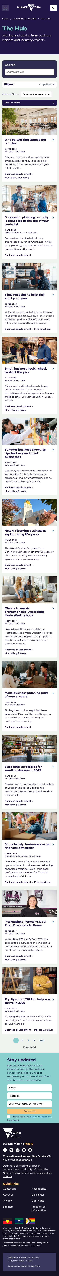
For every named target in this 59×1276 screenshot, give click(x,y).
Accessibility (39, 1188)
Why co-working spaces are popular (25, 141)
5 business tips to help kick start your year (25, 296)
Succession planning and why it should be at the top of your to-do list (27, 220)
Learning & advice (24, 19)
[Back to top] (50, 1264)
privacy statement (40, 1116)
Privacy (7, 1200)
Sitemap (8, 1206)
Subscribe (29, 1111)
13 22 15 (29, 1144)
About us (8, 1194)
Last (41, 1040)
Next (34, 1040)
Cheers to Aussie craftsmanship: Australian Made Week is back (24, 611)
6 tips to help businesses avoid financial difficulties (27, 846)
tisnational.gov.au (21, 1159)
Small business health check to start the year (26, 370)
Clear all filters (12, 102)
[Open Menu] (5, 8)
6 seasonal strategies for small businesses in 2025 (23, 768)
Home (5, 19)
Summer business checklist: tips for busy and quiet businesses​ (25, 453)
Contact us (9, 1188)
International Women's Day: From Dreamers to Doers (25, 923)
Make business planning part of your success (26, 695)
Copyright (38, 1200)
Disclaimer (38, 1194)
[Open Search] (53, 8)
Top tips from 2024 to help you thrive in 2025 (27, 1001)
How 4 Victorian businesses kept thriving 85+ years (25, 532)
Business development (34, 94)
